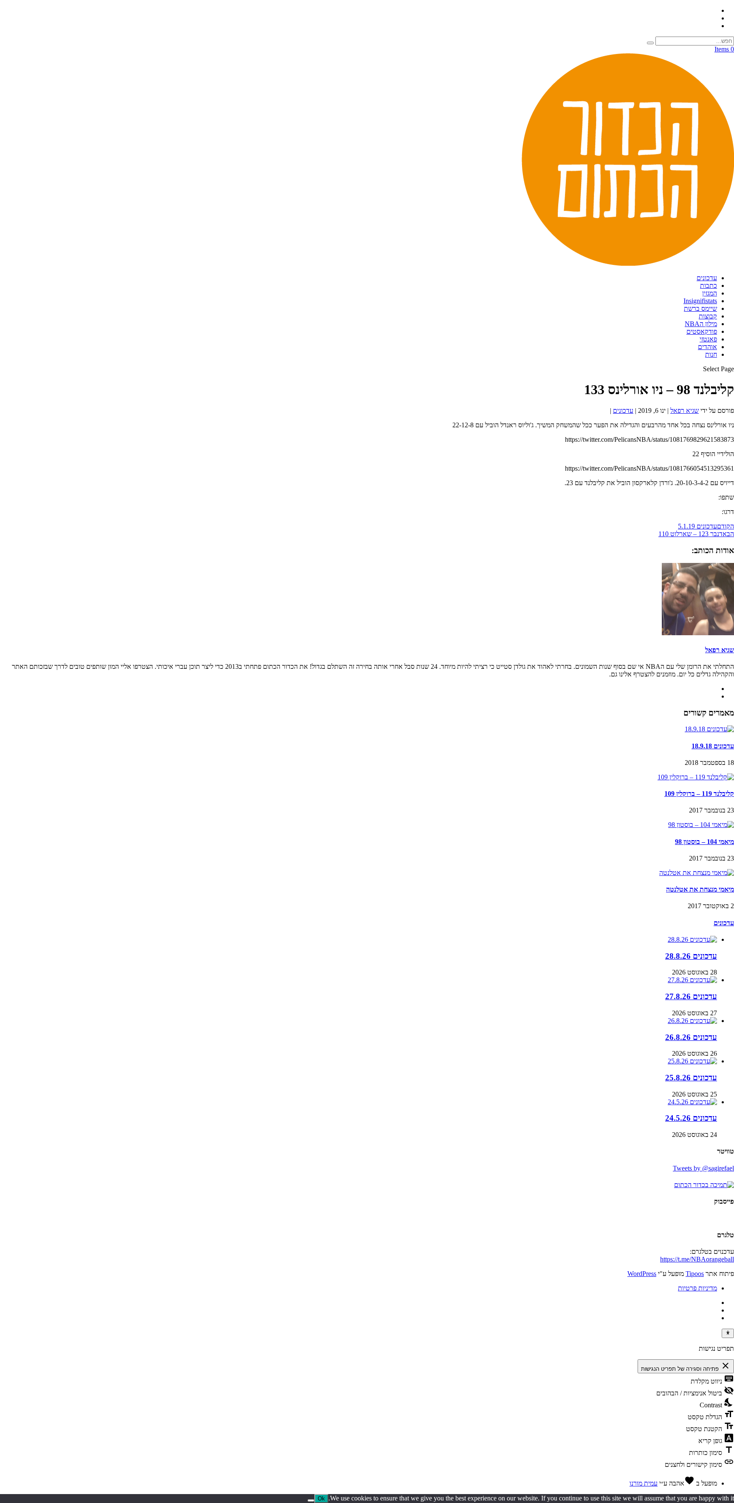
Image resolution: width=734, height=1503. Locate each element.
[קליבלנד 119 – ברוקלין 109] (696, 777)
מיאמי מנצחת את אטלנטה (700, 889)
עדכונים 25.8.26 (691, 1077)
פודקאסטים (701, 331)
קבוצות (708, 316)
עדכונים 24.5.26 (691, 1118)
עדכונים (707, 277)
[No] (311, 1500)
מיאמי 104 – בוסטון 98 (704, 841)
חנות (711, 354)
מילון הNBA (701, 323)
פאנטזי (708, 339)
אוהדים (707, 346)
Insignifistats (700, 300)
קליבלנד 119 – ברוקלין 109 (699, 793)
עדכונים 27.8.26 (691, 996)
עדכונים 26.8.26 (691, 1037)
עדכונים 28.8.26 (691, 956)
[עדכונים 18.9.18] (709, 729)
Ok (321, 1498)
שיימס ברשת (700, 308)
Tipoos (695, 1273)
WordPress (641, 1273)
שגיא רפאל (684, 410)
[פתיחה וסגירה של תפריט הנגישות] (728, 1333)
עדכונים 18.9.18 (713, 746)
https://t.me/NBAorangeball (697, 1259)
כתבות (708, 285)
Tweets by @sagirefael (703, 1168)
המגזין (709, 293)
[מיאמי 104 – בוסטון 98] (701, 824)
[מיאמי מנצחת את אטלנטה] (696, 872)
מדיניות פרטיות (697, 1288)
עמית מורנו (644, 1483)
